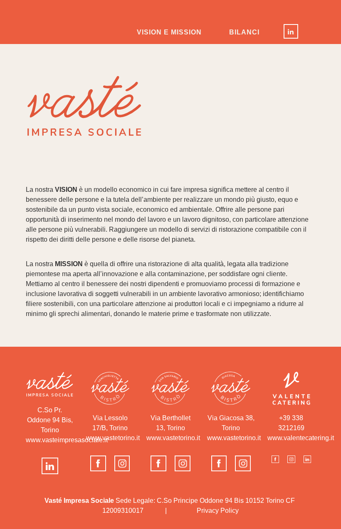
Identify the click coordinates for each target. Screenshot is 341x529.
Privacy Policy (218, 510)
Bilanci (244, 32)
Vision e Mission (169, 32)
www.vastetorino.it (173, 437)
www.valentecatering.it (300, 437)
